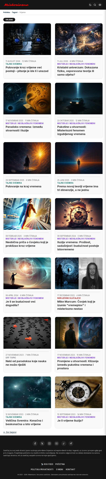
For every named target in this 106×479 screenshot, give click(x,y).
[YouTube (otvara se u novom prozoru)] (56, 443)
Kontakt (70, 469)
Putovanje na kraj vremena (23, 186)
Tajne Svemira (14, 64)
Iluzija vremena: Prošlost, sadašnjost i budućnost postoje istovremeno (78, 246)
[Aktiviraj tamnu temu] (90, 5)
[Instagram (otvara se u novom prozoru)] (49, 443)
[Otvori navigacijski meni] (99, 4)
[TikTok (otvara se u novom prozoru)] (63, 443)
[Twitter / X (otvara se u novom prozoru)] (42, 443)
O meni (59, 469)
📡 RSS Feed (47, 464)
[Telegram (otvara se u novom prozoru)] (70, 443)
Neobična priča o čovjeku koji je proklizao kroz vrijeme (27, 244)
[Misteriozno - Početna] (17, 4)
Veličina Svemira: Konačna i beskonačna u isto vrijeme (24, 422)
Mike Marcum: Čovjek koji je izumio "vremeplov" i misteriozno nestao (76, 305)
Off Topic (11, 358)
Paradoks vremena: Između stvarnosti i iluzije (24, 128)
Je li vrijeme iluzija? (70, 420)
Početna (60, 464)
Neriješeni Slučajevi (69, 298)
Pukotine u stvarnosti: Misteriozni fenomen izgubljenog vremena (71, 130)
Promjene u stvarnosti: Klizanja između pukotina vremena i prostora (78, 364)
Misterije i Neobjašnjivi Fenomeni (76, 64)
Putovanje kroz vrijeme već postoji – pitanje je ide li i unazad (27, 69)
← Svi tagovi (9, 432)
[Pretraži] (94, 5)
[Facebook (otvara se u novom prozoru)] (35, 443)
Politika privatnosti (42, 469)
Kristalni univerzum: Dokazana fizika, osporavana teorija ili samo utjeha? (77, 71)
